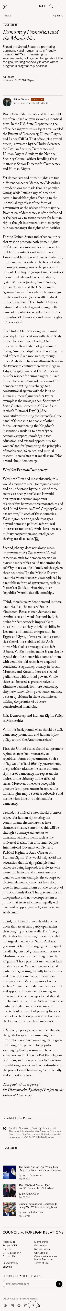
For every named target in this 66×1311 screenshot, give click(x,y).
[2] (37, 539)
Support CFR (10, 1245)
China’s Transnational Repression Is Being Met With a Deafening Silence (39, 1205)
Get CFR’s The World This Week (21, 1276)
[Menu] (60, 6)
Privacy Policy (10, 1263)
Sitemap (7, 1266)
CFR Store (40, 1252)
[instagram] (25, 1305)
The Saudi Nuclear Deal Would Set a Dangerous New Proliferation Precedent (40, 1168)
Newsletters (41, 1249)
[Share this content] (33, 1304)
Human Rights (10, 25)
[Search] (51, 6)
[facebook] (5, 1305)
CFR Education (11, 1252)
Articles (7, 15)
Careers (7, 1249)
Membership (41, 1241)
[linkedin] (12, 1305)
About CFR (9, 1241)
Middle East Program (20, 1118)
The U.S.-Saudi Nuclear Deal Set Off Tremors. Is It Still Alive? (36, 1187)
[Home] (5, 6)
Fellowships (40, 1245)
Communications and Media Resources (46, 1258)
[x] (39, 1305)
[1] (38, 411)
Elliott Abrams (21, 99)
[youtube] (19, 1305)
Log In (42, 6)
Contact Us (9, 1256)
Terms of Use (41, 1263)
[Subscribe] (59, 1284)
